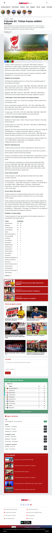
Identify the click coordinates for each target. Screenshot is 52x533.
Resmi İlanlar (15, 7)
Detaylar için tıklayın (26, 411)
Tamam (47, 531)
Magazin (32, 7)
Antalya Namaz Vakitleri (11, 512)
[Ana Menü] (4, 2)
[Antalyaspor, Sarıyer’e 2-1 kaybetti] (37, 328)
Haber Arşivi (30, 518)
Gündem (22, 7)
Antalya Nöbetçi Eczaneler (11, 509)
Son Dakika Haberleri (9, 518)
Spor (27, 7)
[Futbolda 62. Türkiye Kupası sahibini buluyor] (26, 47)
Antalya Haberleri (5, 7)
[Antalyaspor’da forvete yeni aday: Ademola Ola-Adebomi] (15, 312)
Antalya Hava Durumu (33, 509)
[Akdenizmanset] (25, 3)
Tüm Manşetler (31, 515)
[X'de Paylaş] (8, 61)
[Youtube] (31, 505)
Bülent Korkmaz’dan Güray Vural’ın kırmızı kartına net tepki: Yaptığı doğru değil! (15, 336)
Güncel (38, 7)
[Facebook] (21, 505)
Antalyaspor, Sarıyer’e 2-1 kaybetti (35, 335)
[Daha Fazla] (12, 61)
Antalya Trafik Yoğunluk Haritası (35, 512)
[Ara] (47, 3)
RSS (14, 527)
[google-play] (26, 522)
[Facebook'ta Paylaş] (5, 61)
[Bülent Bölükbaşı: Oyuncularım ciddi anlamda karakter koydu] (37, 312)
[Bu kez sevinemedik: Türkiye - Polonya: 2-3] (15, 346)
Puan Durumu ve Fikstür (10, 515)
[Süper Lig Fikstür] (46, 416)
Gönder (8, 372)
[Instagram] (26, 505)
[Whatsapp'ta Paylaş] (10, 61)
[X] (24, 505)
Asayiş (43, 7)
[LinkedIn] (28, 505)
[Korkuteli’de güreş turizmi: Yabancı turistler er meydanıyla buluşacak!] (37, 346)
